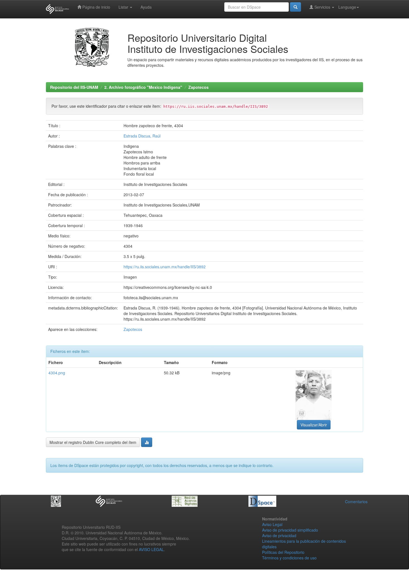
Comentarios (356, 501)
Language (347, 7)
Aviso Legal (272, 524)
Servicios (322, 7)
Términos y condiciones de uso (289, 558)
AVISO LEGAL (151, 549)
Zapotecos (198, 87)
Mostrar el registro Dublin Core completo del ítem (93, 442)
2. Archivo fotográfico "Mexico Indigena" (143, 87)
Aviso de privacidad (279, 535)
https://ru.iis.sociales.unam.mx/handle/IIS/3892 (165, 266)
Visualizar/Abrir (313, 424)
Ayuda (146, 7)
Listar (124, 7)
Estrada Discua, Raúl (142, 136)
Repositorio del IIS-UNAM (74, 87)
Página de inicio (95, 7)
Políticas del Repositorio (283, 552)
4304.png (56, 372)
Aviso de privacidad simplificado (290, 530)
